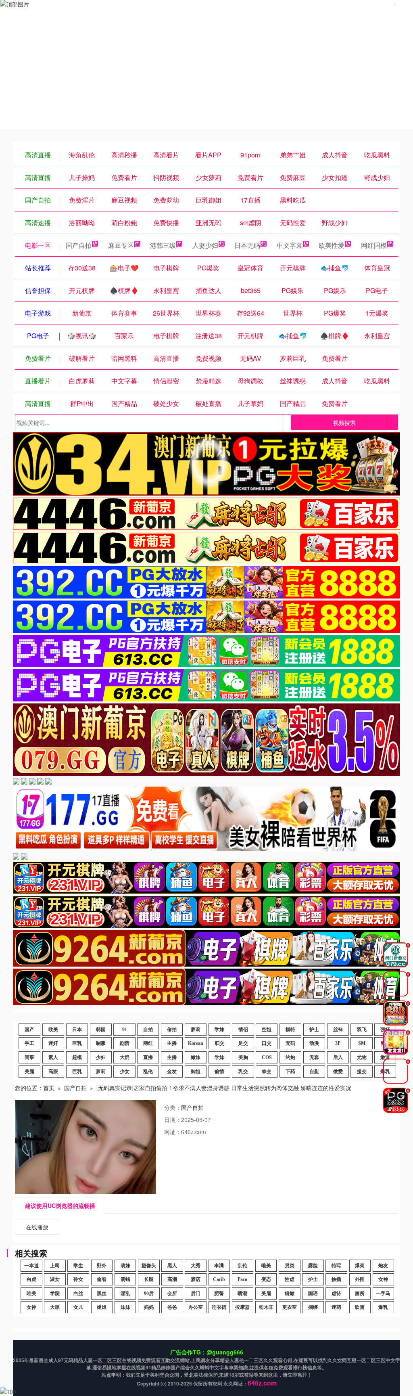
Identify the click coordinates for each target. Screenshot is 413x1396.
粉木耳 (266, 1307)
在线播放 (37, 1227)
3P (337, 1043)
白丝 (78, 1293)
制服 (101, 1043)
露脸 (313, 1265)
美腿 (29, 1071)
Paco (242, 1279)
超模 (77, 1057)
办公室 (195, 1307)
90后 (149, 1293)
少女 (124, 1071)
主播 (172, 1043)
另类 (289, 1265)
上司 (55, 1265)
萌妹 (125, 1265)
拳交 (266, 1071)
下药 (290, 1071)
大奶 (124, 1057)
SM (361, 1043)
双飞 (362, 1029)
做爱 (338, 1071)
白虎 (31, 1279)
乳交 (243, 1071)
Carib (219, 1279)
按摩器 (242, 1307)
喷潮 (242, 1293)
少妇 (101, 1057)
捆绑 (313, 1307)
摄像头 (149, 1265)
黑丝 (101, 1293)
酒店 (195, 1279)
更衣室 (289, 1307)
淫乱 (125, 1293)
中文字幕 (289, 245)
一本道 (31, 1265)
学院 (55, 1293)
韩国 (101, 1029)
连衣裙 (219, 1307)
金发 (172, 1071)
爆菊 (360, 1265)
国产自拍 (79, 245)
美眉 (266, 1293)
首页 (48, 1088)
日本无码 (247, 245)
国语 (313, 1293)
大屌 (55, 1307)
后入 (338, 1057)
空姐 (266, 1029)
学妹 (219, 1029)
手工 (29, 1043)
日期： (172, 1120)
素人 (53, 1057)
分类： (172, 1107)
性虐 (289, 1279)
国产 (29, 1029)
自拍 (148, 1029)
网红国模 (374, 245)
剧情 (124, 1043)
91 (124, 1029)
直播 (148, 1057)
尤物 (362, 1057)
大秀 (195, 1265)
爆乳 (383, 1307)
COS (267, 1057)
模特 (290, 1029)
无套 (314, 1057)
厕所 (360, 1293)
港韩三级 (163, 245)
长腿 (149, 1279)
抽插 (336, 1279)
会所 (172, 1293)
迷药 (336, 1307)
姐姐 (101, 1307)
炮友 (383, 1265)
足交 (243, 1043)
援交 (362, 1071)
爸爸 (172, 1307)
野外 (101, 1265)
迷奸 (53, 1043)
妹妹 (125, 1307)
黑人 (172, 1265)
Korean (195, 1043)
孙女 (78, 1279)
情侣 (243, 1029)
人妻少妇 (205, 245)
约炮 (290, 1057)
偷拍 (172, 1029)
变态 (266, 1279)
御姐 (195, 1071)
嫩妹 (195, 1057)
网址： (172, 1132)
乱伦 (148, 1071)
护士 (314, 1029)
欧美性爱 (331, 245)
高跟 (53, 1071)
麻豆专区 (121, 245)
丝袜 (338, 1029)
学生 (78, 1265)
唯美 (266, 1265)
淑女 (55, 1279)
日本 (77, 1029)
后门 (195, 1293)
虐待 (336, 1293)
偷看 (101, 1279)
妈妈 (149, 1307)
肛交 (219, 1043)
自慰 (314, 1071)
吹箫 (360, 1307)
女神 (383, 1279)
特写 (336, 1265)
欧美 (53, 1029)
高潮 (172, 1279)
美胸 (243, 1057)
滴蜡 (125, 1279)
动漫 (314, 1043)
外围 (360, 1279)
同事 (29, 1057)
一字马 (383, 1293)
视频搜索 (344, 423)
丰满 (219, 1265)
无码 (290, 1043)
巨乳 (77, 1043)
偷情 (219, 1071)
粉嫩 (289, 1293)
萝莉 (195, 1029)
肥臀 (219, 1293)
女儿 (78, 1307)
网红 (148, 1043)
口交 (266, 1043)
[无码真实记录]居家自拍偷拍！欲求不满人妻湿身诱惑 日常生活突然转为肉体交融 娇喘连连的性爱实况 (223, 1088)
